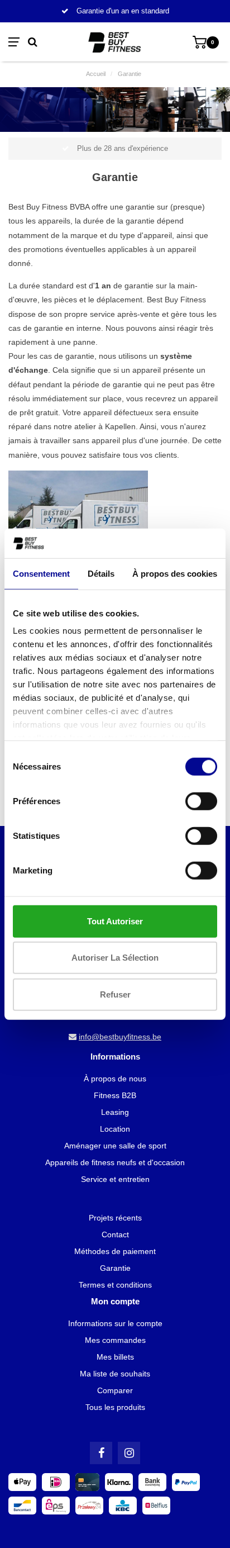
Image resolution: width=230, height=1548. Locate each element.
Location (115, 1128)
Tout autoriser (115, 920)
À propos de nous (115, 1078)
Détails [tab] (101, 573)
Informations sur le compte (115, 1323)
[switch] (201, 801)
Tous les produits (115, 1407)
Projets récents (115, 1217)
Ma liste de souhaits (115, 1373)
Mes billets (115, 1356)
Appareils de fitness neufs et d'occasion (115, 1162)
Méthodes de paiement (115, 1251)
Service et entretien (115, 1179)
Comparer (115, 1390)
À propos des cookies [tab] (174, 573)
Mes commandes (115, 1340)
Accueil (96, 73)
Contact (115, 1234)
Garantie (115, 1268)
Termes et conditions (115, 1284)
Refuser (115, 994)
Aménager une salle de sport (115, 1145)
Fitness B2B (115, 1095)
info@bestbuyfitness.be (120, 1036)
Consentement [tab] (41, 573)
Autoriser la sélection (115, 957)
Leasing (115, 1112)
